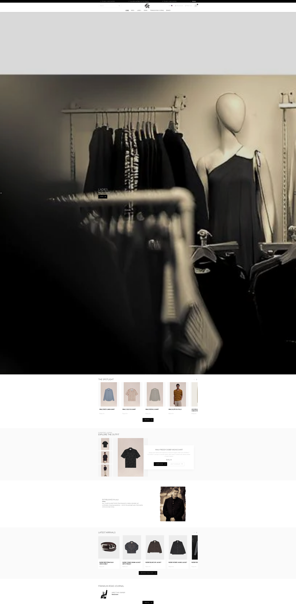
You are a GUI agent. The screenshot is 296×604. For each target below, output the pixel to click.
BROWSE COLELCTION (147, 573)
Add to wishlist (175, 464)
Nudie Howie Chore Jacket (178, 562)
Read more (115, 594)
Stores (194, 1)
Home (127, 10)
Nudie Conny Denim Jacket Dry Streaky (131, 563)
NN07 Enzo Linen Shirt (107, 409)
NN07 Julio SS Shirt (129, 409)
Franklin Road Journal (157, 10)
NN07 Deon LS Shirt (152, 409)
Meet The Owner (118, 592)
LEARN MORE (159, 464)
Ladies (139, 10)
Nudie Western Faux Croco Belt (106, 563)
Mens (132, 10)
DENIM (145, 10)
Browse (147, 420)
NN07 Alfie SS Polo (175, 409)
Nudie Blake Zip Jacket (153, 562)
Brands (168, 10)
